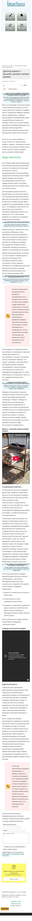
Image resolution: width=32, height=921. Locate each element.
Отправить (5, 855)
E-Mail (5, 830)
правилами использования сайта (13, 854)
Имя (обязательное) (9, 824)
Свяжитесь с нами (16, 901)
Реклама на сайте (16, 903)
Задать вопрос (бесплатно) (14, 879)
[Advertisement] (16, 48)
